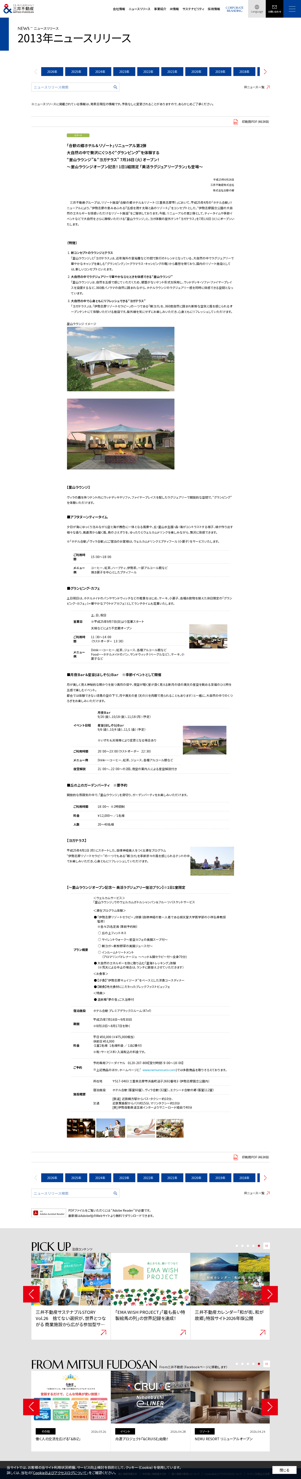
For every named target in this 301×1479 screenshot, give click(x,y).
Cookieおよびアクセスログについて (60, 1472)
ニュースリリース (139, 9)
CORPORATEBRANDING (235, 9)
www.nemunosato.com (159, 1070)
